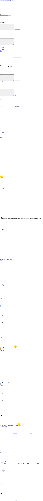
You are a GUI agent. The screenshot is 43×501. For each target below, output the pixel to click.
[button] (11, 22)
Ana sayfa (3, 471)
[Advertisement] (21, 119)
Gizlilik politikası (3, 470)
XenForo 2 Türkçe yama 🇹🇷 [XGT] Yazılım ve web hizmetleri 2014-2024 (6, 486)
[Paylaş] (8, 210)
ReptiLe (18, 106)
